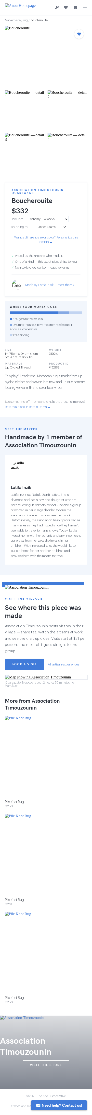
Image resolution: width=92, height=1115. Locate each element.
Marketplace (13, 20)
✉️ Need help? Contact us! (59, 1105)
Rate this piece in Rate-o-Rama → (28, 406)
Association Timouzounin (40, 445)
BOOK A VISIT (24, 664)
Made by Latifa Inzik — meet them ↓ (50, 284)
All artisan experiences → (65, 664)
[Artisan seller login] (57, 8)
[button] (46, 56)
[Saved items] (66, 7)
